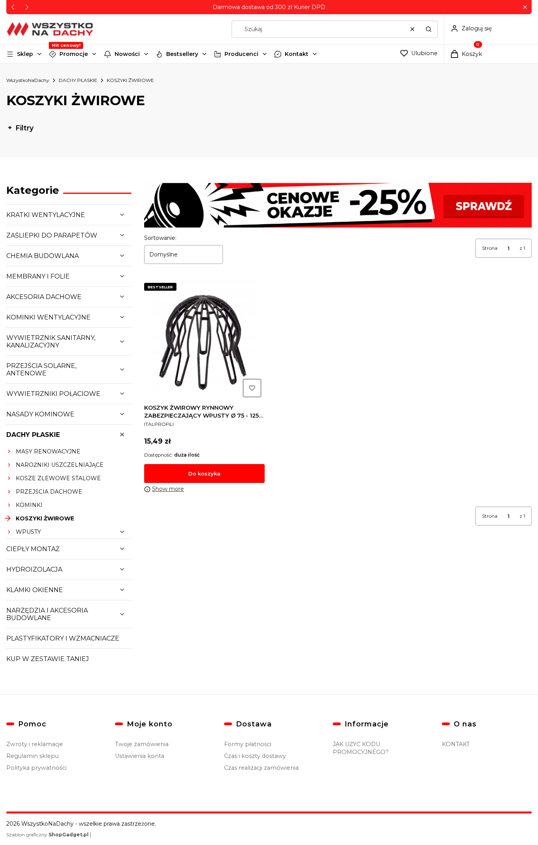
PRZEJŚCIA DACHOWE (49, 491)
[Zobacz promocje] (338, 205)
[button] (525, 7)
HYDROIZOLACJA (34, 569)
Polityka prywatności (36, 767)
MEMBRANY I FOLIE (38, 276)
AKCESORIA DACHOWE (44, 297)
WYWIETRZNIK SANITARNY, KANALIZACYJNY (50, 341)
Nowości (127, 54)
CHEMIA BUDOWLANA (42, 256)
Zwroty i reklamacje (34, 744)
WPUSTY (28, 531)
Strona (489, 248)
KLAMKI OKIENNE (34, 590)
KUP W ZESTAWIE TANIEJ (47, 659)
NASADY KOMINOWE (40, 414)
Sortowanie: (160, 237)
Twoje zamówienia (142, 744)
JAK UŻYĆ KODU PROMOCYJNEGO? (361, 748)
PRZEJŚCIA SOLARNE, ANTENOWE (41, 369)
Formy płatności (247, 744)
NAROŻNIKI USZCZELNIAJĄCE (60, 464)
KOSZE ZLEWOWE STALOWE (58, 478)
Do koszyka (204, 473)
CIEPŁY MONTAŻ (32, 549)
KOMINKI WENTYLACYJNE (48, 317)
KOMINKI (29, 505)
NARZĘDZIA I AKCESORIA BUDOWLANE (47, 614)
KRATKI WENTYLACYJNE (45, 215)
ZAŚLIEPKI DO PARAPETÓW (51, 235)
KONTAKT (456, 744)
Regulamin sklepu (32, 756)
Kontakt (296, 54)
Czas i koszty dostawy (255, 756)
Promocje (73, 54)
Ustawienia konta (139, 756)
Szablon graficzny (47, 835)
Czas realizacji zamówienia (261, 767)
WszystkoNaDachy (27, 80)
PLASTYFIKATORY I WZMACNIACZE (62, 638)
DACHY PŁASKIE (78, 80)
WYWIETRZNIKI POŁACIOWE (53, 393)
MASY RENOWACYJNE (48, 451)
